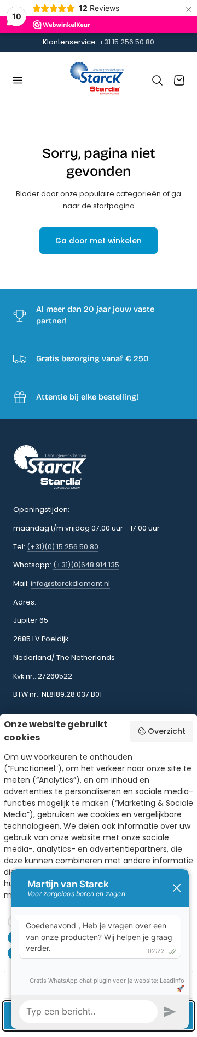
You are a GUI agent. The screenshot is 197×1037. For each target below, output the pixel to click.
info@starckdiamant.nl (70, 583)
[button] (17, 80)
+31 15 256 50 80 (126, 42)
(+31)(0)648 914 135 (86, 564)
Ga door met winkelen (98, 241)
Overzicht (167, 731)
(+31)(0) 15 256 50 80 (63, 546)
